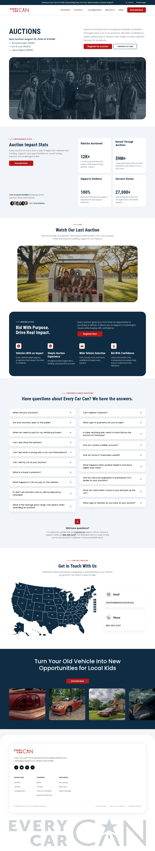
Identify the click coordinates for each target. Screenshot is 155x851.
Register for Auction (97, 46)
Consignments (94, 10)
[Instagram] (27, 767)
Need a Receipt (65, 791)
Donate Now (136, 9)
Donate (17, 782)
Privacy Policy (101, 806)
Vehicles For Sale (125, 46)
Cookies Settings (134, 806)
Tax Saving (63, 782)
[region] (77, 704)
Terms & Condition (44, 791)
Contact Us (79, 532)
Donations (65, 10)
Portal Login (141, 2)
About (39, 782)
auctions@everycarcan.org (120, 602)
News (121, 10)
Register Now (90, 333)
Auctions (78, 10)
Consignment (19, 791)
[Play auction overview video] (77, 88)
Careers (40, 787)
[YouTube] (22, 767)
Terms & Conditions (117, 806)
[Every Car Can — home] (19, 10)
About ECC (110, 10)
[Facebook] (16, 767)
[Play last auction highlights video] (77, 274)
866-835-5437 (69, 535)
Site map (62, 787)
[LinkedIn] (33, 767)
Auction (17, 787)
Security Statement (44, 795)
